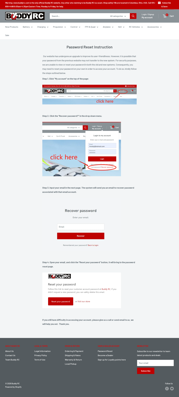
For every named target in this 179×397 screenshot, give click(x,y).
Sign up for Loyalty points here (112, 359)
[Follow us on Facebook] (167, 388)
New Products (11, 27)
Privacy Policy (40, 355)
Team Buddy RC (12, 359)
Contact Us (10, 355)
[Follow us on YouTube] (172, 388)
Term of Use (39, 359)
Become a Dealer (105, 355)
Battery (26, 27)
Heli (120, 27)
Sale (7, 35)
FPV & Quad (90, 27)
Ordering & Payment (74, 351)
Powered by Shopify (13, 387)
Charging (41, 27)
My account (147, 17)
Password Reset (105, 351)
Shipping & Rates (73, 355)
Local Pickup (70, 364)
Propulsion (58, 27)
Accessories (153, 27)
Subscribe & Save (166, 5)
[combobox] (78, 16)
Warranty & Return (73, 359)
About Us (9, 351)
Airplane (107, 27)
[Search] (133, 16)
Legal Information (42, 351)
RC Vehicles (134, 27)
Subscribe (145, 371)
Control (73, 27)
